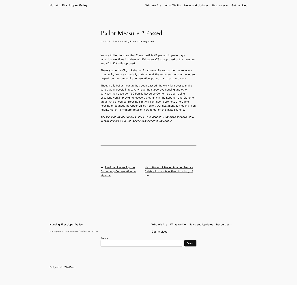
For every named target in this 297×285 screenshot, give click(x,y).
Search (104, 238)
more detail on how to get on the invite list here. (155, 109)
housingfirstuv (129, 41)
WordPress (70, 267)
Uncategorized (146, 41)
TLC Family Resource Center (147, 93)
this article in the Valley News (128, 120)
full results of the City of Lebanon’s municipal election (154, 116)
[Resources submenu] (227, 5)
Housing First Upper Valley (69, 5)
